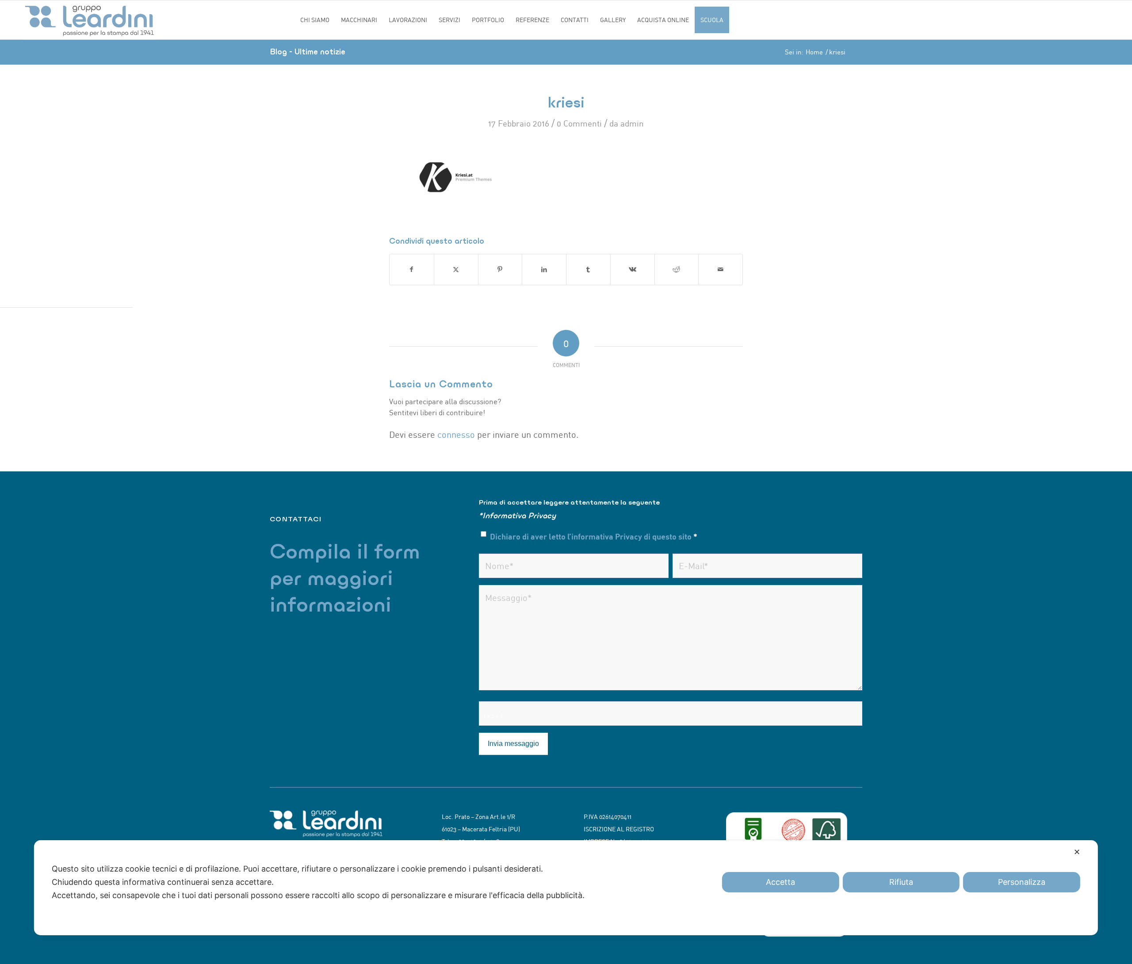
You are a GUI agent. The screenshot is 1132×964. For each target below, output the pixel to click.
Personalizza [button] (1021, 882)
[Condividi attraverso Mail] (720, 269)
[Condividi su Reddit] (677, 269)
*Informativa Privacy (517, 515)
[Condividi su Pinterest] (500, 269)
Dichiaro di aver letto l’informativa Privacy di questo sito (593, 536)
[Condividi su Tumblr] (588, 269)
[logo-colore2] (158, 19)
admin (632, 123)
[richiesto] (574, 565)
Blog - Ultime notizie (307, 51)
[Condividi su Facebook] (412, 269)
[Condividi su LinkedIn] (544, 269)
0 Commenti (579, 123)
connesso (456, 434)
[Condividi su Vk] (632, 269)
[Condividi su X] (456, 269)
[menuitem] (314, 19)
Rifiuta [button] (901, 882)
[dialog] (566, 887)
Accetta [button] (780, 882)
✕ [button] (1077, 852)
